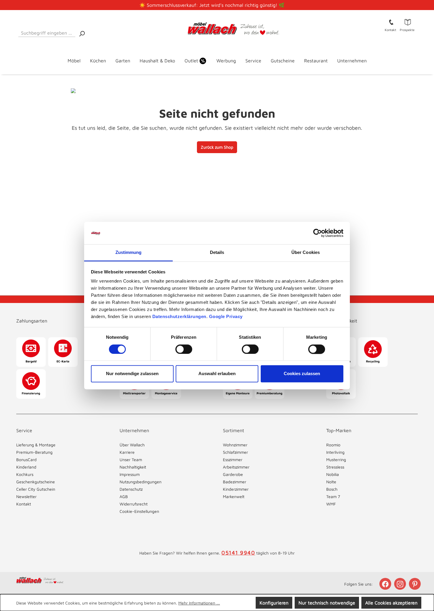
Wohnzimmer (235, 444)
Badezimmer (234, 481)
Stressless (335, 466)
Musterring (336, 459)
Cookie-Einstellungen (139, 511)
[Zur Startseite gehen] (217, 28)
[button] (62, 315)
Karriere (127, 452)
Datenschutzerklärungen (179, 316)
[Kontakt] (391, 21)
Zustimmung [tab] (128, 252)
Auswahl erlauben (217, 373)
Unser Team (131, 459)
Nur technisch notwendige (326, 602)
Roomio (333, 444)
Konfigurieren (274, 602)
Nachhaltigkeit (133, 466)
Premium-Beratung (34, 452)
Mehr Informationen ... (199, 602)
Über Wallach (132, 444)
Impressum (130, 474)
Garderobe (233, 474)
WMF (331, 503)
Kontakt (23, 503)
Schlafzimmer (235, 452)
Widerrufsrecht (134, 503)
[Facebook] (385, 584)
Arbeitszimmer (236, 466)
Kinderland (26, 466)
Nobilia (332, 474)
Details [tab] (217, 252)
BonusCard (26, 459)
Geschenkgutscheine (35, 481)
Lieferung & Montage (36, 444)
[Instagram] (400, 584)
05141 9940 (238, 553)
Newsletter (26, 496)
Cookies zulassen (302, 373)
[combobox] (46, 32)
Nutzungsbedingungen (140, 481)
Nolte (331, 481)
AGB (124, 496)
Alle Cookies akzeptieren (391, 602)
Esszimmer (232, 459)
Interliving (335, 452)
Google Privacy (226, 316)
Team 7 (333, 496)
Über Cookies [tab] (305, 252)
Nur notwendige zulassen (132, 373)
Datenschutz (131, 489)
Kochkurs (24, 474)
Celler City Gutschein (35, 489)
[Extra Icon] (415, 584)
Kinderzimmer (236, 489)
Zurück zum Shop (217, 147)
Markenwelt (233, 496)
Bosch (331, 489)
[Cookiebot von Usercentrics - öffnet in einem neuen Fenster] (317, 232)
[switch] (183, 349)
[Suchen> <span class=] (82, 33)
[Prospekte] (408, 21)
